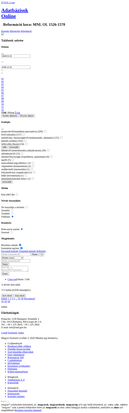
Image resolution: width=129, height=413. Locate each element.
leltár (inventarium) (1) (12, 175)
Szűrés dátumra (10, 116)
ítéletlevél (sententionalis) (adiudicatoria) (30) (24, 150)
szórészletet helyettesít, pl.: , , (39, 404)
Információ (26, 31)
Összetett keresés (27, 251)
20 (5, 301)
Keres (35, 254)
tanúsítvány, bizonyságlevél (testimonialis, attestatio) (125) (30, 137)
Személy (5, 210)
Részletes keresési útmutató (28, 410)
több (4, 147)
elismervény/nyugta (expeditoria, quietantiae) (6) (25, 156)
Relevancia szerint (10, 229)
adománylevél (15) (10, 153)
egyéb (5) (6, 160)
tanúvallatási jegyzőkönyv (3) (16, 163)
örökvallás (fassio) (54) (13, 144)
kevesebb (14, 147)
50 (9, 301)
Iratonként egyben (10, 248)
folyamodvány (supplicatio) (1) (17, 172)
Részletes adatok (9, 245)
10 (2, 301)
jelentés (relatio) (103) (12, 141)
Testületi (5, 213)
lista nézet (20, 295)
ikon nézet (7, 295)
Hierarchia (15, 31)
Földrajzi (6, 216)
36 (22, 298)
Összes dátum (27, 116)
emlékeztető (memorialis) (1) (15, 169)
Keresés (5, 31)
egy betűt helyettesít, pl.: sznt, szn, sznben (103, 404)
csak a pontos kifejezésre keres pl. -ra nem (33, 407)
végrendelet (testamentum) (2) (16, 166)
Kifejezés (41, 251)
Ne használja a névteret (13, 207)
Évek (17, 112)
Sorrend (5, 232)
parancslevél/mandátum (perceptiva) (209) (22, 131)
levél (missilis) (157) (11, 134)
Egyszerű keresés (9, 251)
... (16, 298)
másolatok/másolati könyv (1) (16, 178)
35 (19, 298)
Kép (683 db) (8, 194)
